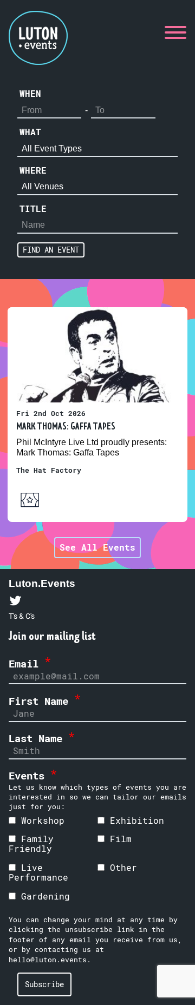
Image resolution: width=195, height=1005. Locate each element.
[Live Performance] (29, 509)
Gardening (43, 896)
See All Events (97, 547)
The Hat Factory (48, 470)
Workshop (40, 820)
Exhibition (134, 820)
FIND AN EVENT (51, 249)
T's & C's (22, 616)
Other (121, 867)
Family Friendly (31, 843)
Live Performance (38, 872)
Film (118, 838)
